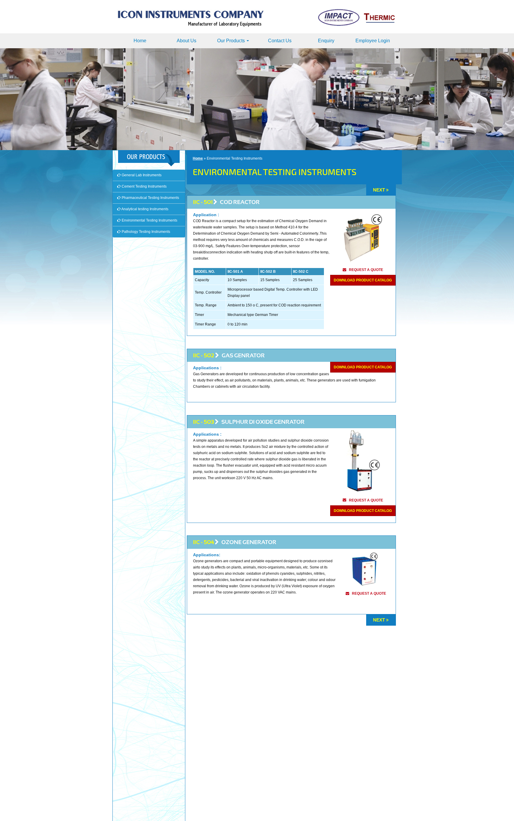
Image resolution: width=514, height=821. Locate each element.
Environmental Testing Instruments (149, 220)
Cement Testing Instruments (144, 186)
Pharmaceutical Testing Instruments (150, 198)
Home (140, 40)
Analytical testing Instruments (144, 209)
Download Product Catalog (363, 280)
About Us (186, 40)
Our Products (231, 40)
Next (379, 189)
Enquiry (326, 40)
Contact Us (280, 40)
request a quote (366, 270)
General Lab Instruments (141, 175)
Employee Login (372, 40)
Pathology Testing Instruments (145, 232)
